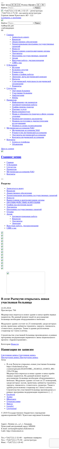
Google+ (10, 406)
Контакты (11, 139)
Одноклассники (13, 401)
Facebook (11, 394)
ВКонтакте (11, 399)
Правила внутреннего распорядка (27, 118)
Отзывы (10, 212)
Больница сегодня (20, 70)
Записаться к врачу (20, 37)
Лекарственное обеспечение (24, 42)
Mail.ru (10, 404)
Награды (16, 79)
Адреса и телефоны (21, 142)
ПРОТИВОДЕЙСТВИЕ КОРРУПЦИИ (23, 202)
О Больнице (12, 65)
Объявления (17, 144)
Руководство (17, 72)
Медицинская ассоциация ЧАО (20, 128)
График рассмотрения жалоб (19, 205)
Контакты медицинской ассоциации (28, 137)
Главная (10, 35)
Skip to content (7, 149)
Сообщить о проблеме (11, 18)
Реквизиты (16, 86)
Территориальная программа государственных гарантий (32, 195)
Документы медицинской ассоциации (29, 135)
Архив (15, 58)
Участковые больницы (22, 93)
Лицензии (16, 223)
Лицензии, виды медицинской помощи (29, 77)
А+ (43, 5)
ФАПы (15, 98)
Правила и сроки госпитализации (27, 125)
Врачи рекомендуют (21, 112)
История (16, 67)
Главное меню (11, 157)
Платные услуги (19, 109)
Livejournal (11, 408)
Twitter (9, 397)
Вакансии (16, 39)
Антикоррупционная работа (24, 105)
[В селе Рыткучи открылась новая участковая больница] (26, 293)
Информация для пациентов (24, 102)
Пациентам (12, 100)
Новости (16, 49)
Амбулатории (18, 95)
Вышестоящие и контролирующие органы (31, 51)
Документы (17, 53)
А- (38, 5)
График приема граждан (23, 107)
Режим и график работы (23, 74)
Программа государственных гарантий (29, 56)
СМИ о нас (17, 63)
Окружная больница (21, 91)
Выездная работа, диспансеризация (28, 60)
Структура (11, 88)
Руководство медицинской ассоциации (29, 132)
